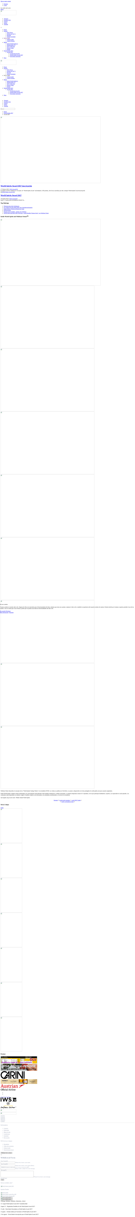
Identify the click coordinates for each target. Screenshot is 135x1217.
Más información (4, 612)
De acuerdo (3, 611)
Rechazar (8, 611)
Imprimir (11, 612)
